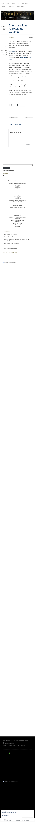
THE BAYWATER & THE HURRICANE (17, 207)
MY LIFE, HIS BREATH (17, 223)
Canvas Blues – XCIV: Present (10, 236)
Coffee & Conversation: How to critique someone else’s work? (17, 245)
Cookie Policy (5, 815)
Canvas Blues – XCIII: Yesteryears (11, 243)
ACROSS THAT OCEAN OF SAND (17, 220)
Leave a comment (31, 36)
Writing (5, 55)
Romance (5, 54)
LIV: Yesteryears (17, 198)
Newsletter (20, 6)
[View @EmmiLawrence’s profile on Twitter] (3, 175)
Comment (27, 144)
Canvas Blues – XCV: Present (10, 234)
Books (13, 3)
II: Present (17, 186)
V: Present (17, 189)
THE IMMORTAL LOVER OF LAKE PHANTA (17, 217)
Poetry (3, 6)
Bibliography (11, 6)
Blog (8, 3)
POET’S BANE (17, 226)
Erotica (5, 50)
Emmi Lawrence (17, 36)
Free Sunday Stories (23, 3)
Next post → (29, 117)
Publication (11, 37)
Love (6, 52)
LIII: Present (17, 197)
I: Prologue (17, 185)
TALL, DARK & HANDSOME (17, 214)
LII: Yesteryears (17, 196)
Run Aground (12, 51)
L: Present (17, 193)
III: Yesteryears (17, 187)
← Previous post (13, 117)
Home (3, 3)
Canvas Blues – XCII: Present (10, 248)
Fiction (3, 52)
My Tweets (5, 254)
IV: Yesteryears (17, 188)
